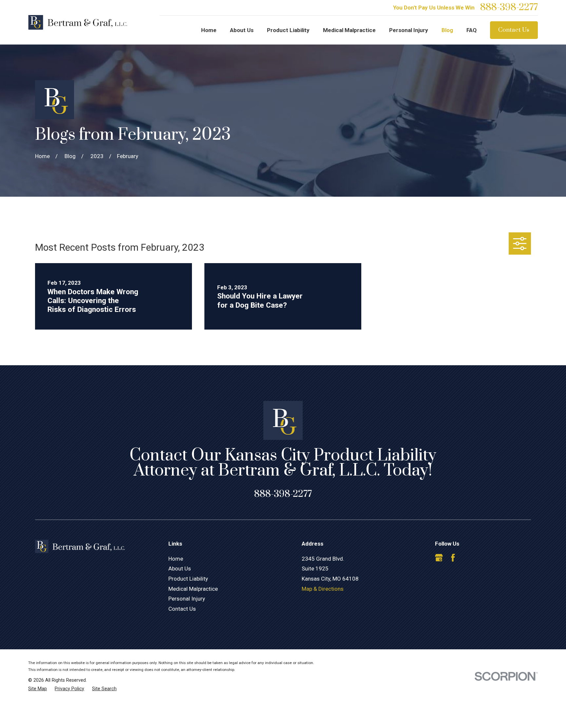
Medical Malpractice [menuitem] (349, 30)
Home (175, 558)
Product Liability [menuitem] (288, 30)
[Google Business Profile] (439, 558)
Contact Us (513, 30)
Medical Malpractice (193, 589)
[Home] (77, 22)
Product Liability (188, 578)
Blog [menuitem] (447, 30)
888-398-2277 (509, 7)
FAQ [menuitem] (471, 30)
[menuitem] (37, 689)
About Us (179, 568)
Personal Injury (186, 598)
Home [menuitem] (209, 30)
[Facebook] (453, 558)
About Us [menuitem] (242, 30)
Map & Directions (323, 589)
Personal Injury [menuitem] (408, 30)
